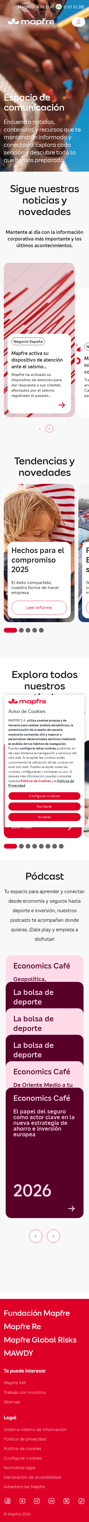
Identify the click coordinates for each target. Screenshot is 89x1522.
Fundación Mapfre (37, 1313)
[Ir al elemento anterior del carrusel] (35, 1236)
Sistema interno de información (35, 1429)
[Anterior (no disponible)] (40, 428)
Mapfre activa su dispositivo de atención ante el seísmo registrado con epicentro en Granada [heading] (38, 360)
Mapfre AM (15, 1382)
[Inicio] (10, 22)
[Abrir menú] (78, 22)
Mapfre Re (22, 1326)
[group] (45, 1153)
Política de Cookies (36, 781)
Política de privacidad (25, 1439)
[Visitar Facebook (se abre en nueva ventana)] (7, 1502)
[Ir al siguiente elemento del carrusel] (53, 1236)
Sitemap (12, 1401)
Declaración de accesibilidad (32, 1477)
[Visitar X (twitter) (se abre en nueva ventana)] (66, 1502)
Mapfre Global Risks (40, 1340)
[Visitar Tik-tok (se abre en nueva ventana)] (81, 1502)
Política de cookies (22, 1448)
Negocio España (28, 341)
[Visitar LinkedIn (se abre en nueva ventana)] (52, 1502)
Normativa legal (19, 1467)
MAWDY (18, 1353)
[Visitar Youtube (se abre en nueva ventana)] (22, 1502)
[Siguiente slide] (49, 428)
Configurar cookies (44, 796)
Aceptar (44, 817)
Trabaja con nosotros (25, 1392)
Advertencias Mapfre (24, 1486)
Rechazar (44, 807)
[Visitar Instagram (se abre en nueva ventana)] (37, 1502)
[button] (10, 630)
